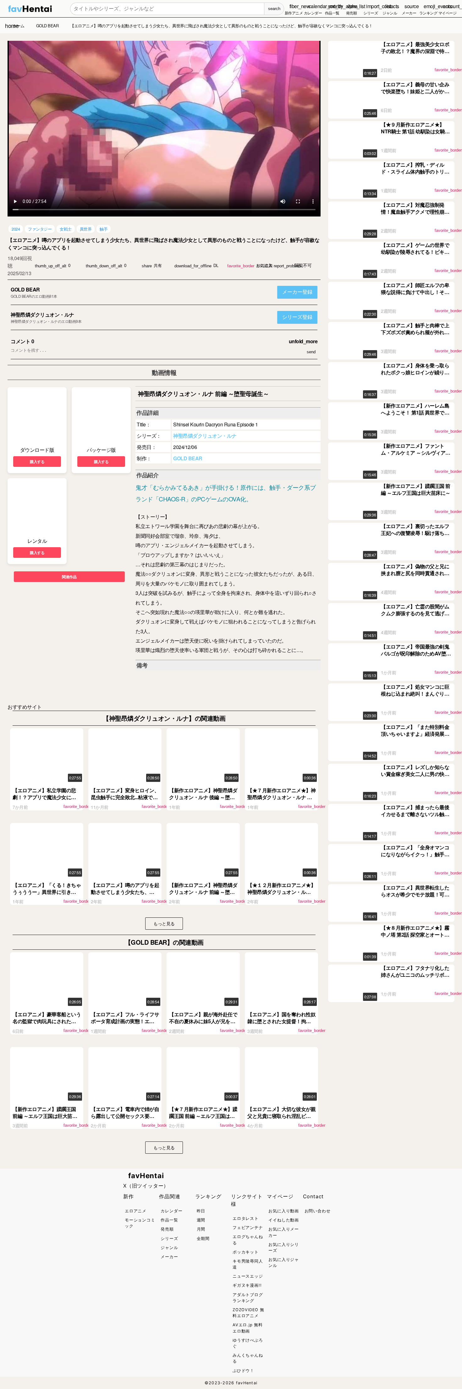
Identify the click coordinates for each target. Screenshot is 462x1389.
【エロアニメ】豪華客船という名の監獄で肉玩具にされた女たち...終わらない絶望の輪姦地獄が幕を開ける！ (47, 1025)
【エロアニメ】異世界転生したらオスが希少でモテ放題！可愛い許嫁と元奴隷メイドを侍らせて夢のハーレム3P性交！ (415, 898)
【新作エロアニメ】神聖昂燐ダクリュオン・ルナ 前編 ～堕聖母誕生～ (203, 892)
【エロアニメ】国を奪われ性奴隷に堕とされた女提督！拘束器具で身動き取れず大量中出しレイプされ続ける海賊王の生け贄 (281, 1025)
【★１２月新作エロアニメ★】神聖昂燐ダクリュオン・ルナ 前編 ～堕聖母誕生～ (281, 892)
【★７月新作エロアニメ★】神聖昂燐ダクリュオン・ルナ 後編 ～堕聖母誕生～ (281, 797)
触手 (103, 229)
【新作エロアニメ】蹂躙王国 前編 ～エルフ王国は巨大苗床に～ (45, 1116)
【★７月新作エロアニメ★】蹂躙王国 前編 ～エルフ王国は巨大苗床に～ (203, 1116)
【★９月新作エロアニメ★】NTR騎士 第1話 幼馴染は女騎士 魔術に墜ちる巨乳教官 (415, 131)
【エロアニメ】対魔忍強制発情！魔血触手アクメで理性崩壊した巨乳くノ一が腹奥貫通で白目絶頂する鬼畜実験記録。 (415, 215)
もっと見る (164, 923)
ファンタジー (40, 229)
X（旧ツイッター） (146, 1186)
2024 (16, 229)
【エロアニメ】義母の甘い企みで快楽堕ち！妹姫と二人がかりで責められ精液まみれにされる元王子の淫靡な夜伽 (415, 95)
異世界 (86, 229)
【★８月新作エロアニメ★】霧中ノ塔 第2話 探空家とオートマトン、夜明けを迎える (415, 934)
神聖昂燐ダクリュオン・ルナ (42, 314)
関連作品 (69, 577)
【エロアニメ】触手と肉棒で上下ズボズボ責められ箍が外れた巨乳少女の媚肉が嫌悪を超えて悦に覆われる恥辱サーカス (415, 336)
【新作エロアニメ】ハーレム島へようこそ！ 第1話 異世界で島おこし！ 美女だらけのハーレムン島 (415, 416)
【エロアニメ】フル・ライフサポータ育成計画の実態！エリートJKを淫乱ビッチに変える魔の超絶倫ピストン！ (125, 1025)
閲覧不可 (302, 265)
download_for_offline (193, 266)
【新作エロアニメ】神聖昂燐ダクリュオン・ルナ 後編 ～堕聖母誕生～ (203, 797)
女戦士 (66, 229)
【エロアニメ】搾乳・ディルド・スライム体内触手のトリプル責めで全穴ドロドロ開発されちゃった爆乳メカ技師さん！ (415, 175)
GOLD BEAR (25, 289)
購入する (37, 461)
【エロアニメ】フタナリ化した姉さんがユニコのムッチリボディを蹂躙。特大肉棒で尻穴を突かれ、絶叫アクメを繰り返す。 (415, 978)
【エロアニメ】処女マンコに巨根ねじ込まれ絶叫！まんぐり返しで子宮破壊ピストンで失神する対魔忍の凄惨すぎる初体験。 (415, 697)
